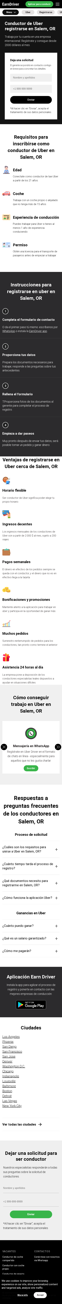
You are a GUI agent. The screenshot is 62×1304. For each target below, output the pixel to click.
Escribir (31, 768)
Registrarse (45, 12)
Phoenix (8, 1042)
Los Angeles (11, 1037)
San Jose (8, 1056)
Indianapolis (10, 1076)
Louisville (9, 1081)
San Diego (9, 1046)
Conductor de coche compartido (12, 1259)
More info (22, 1295)
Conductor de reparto (13, 1274)
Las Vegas (9, 1101)
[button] (58, 747)
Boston (7, 1091)
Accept (40, 1295)
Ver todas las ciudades (19, 1124)
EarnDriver (10, 4)
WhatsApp (8, 331)
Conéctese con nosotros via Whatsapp (47, 1259)
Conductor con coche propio (13, 1267)
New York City (12, 1106)
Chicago (8, 1071)
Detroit (7, 1096)
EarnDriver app (38, 331)
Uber (28, 12)
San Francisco (12, 1051)
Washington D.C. (13, 1066)
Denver (7, 1061)
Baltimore (9, 1086)
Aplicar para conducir (39, 4)
